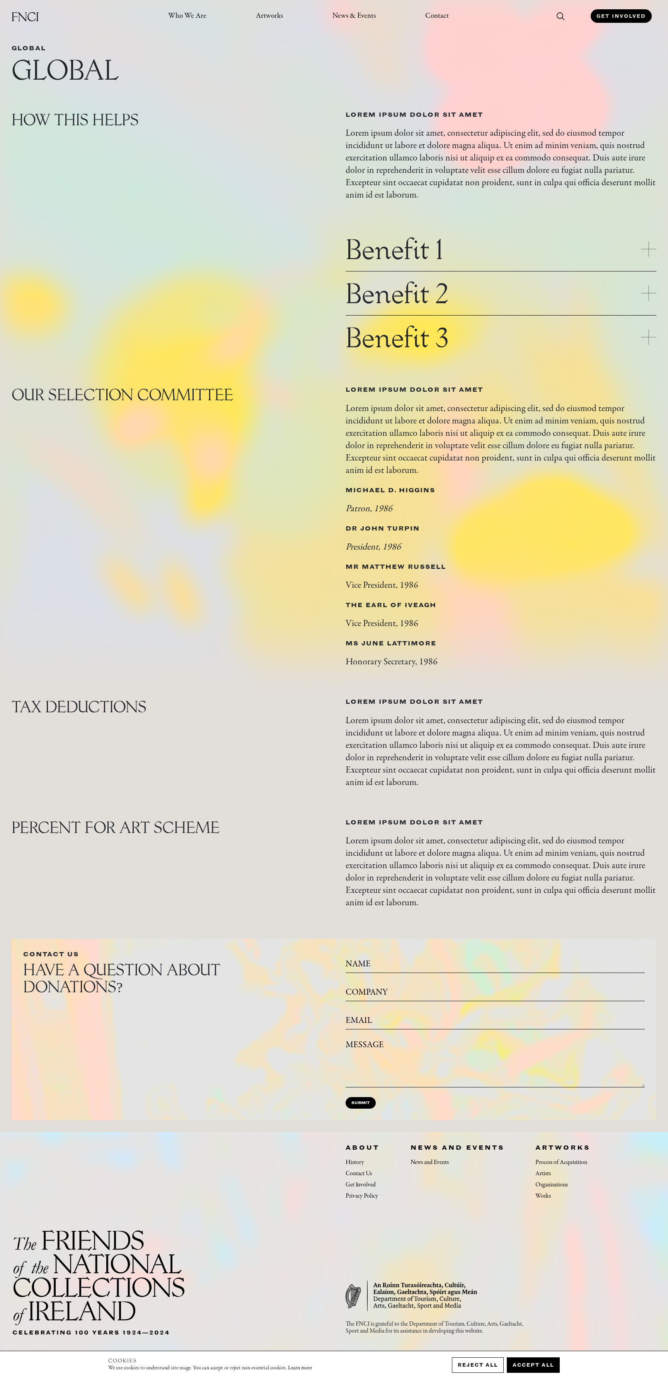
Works (543, 1196)
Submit (360, 1102)
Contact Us (359, 1174)
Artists (543, 1174)
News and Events (457, 1147)
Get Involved (621, 16)
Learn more (300, 1368)
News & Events (354, 16)
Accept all (533, 1365)
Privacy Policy (362, 1196)
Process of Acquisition (561, 1162)
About (363, 1147)
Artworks (269, 16)
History (355, 1162)
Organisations (551, 1185)
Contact (437, 16)
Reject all (478, 1365)
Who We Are (187, 16)
